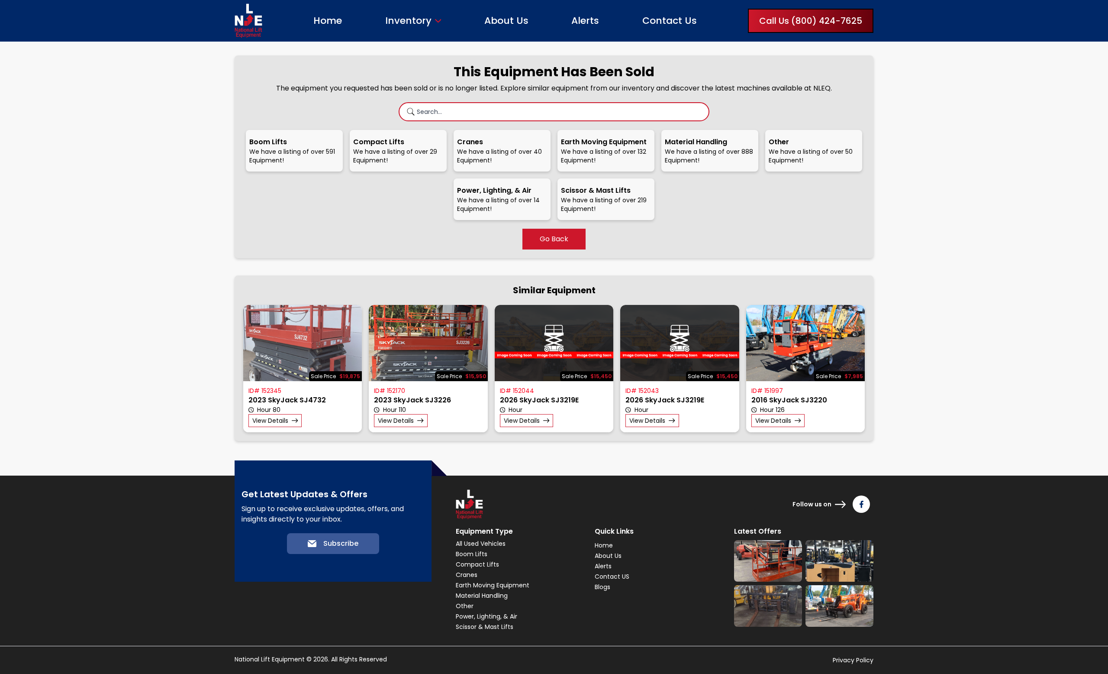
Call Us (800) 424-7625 (810, 21)
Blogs (602, 587)
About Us (506, 20)
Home (327, 20)
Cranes (466, 574)
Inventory (408, 21)
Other (464, 606)
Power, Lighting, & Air (486, 616)
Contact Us (669, 20)
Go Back (554, 239)
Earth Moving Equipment (492, 585)
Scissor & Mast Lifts (484, 626)
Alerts (585, 20)
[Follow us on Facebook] (861, 504)
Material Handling (482, 595)
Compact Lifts (477, 564)
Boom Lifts (471, 554)
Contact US (612, 576)
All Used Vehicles (481, 543)
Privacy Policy (853, 660)
